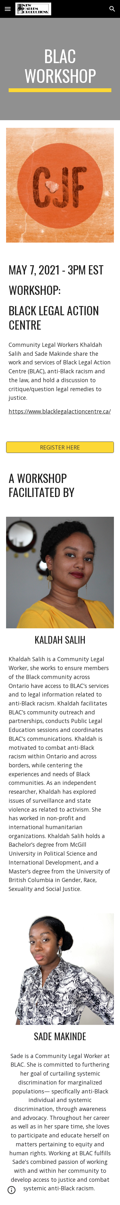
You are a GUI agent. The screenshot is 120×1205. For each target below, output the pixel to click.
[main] (60, 69)
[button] (7, 9)
